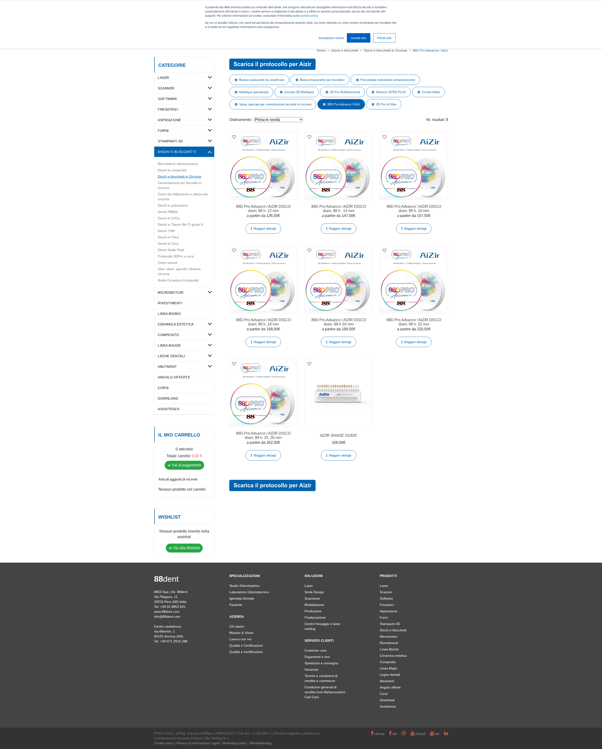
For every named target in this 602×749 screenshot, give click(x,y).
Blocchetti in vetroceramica (178, 164)
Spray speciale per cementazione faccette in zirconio (275, 104)
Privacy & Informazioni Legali (198, 743)
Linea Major (169, 345)
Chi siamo (236, 626)
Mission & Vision (241, 633)
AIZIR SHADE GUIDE (338, 435)
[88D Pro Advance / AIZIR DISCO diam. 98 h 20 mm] (338, 279)
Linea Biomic (169, 314)
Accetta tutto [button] (358, 38)
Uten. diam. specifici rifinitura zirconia (179, 271)
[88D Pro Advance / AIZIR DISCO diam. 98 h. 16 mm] (414, 166)
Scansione (312, 598)
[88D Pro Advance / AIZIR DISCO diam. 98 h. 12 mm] (263, 166)
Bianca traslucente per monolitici (322, 80)
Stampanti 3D (170, 141)
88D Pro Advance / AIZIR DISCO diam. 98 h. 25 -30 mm (263, 435)
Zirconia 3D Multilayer (299, 92)
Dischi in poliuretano (173, 205)
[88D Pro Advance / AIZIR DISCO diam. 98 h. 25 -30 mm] (263, 392)
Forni (163, 130)
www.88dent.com (166, 611)
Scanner (166, 88)
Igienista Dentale (241, 598)
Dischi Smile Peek (171, 250)
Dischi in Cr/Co (169, 218)
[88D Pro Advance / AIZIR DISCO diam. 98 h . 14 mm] (338, 166)
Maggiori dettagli (265, 228)
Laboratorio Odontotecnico (249, 592)
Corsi (163, 388)
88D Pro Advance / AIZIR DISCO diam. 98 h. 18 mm (263, 322)
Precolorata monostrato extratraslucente (387, 80)
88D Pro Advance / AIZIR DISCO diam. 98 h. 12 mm (263, 208)
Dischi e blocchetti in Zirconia (179, 176)
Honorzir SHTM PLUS (391, 92)
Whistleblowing (261, 743)
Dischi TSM (166, 231)
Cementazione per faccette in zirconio (180, 185)
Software (167, 99)
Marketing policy (234, 743)
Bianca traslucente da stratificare (261, 80)
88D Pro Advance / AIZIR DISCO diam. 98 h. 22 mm (414, 322)
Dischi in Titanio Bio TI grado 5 (180, 224)
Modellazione (314, 605)
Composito (168, 335)
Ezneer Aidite (431, 92)
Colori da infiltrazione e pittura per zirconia (183, 196)
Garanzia (311, 669)
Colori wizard (167, 262)
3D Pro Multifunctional (345, 92)
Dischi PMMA (168, 212)
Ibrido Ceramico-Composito (178, 280)
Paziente (235, 605)
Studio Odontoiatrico (244, 586)
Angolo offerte (174, 377)
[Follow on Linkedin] (446, 734)
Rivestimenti (170, 303)
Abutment (167, 366)
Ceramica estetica (176, 324)
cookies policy (309, 15)
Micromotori (171, 292)
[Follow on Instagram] (404, 734)
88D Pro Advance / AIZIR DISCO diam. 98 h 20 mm (338, 322)
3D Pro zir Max (386, 104)
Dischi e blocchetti (177, 152)
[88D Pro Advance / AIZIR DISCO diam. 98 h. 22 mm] (414, 279)
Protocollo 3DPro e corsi (176, 256)
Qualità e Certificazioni (246, 645)
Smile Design (314, 592)
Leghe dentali (171, 356)
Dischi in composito (172, 170)
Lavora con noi (240, 639)
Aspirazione (169, 120)
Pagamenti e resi (317, 657)
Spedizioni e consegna (321, 663)
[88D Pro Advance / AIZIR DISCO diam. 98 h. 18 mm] (263, 279)
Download (168, 398)
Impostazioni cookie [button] (331, 38)
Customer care (316, 650)
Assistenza (168, 409)
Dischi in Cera (168, 243)
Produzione (313, 611)
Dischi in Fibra (168, 237)
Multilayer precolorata (253, 92)
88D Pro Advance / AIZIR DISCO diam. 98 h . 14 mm (338, 208)
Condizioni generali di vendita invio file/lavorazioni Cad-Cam (325, 692)
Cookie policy (164, 743)
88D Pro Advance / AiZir (343, 104)
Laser (163, 78)
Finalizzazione (315, 617)
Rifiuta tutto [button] (384, 38)
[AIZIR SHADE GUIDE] (338, 392)
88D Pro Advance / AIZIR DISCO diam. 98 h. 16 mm (414, 208)
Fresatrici (168, 109)
